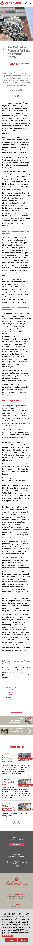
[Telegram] (12, 862)
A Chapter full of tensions (8, 783)
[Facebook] (17, 862)
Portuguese (12, 700)
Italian (10, 697)
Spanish (10, 692)
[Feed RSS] (17, 866)
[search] (26, 3)
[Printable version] (18, 96)
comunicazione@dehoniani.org (16, 896)
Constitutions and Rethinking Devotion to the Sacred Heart (8, 759)
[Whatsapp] (7, 862)
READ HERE (7, 935)
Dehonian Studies (17, 63)
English (10, 690)
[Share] (15, 96)
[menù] (30, 3)
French (10, 695)
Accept (11, 940)
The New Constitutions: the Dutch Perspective (8, 808)
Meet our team (16, 906)
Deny (23, 940)
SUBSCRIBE (16, 844)
